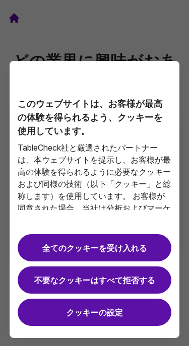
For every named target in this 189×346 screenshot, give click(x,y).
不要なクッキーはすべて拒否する (94, 280)
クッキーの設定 (95, 312)
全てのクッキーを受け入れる (94, 248)
